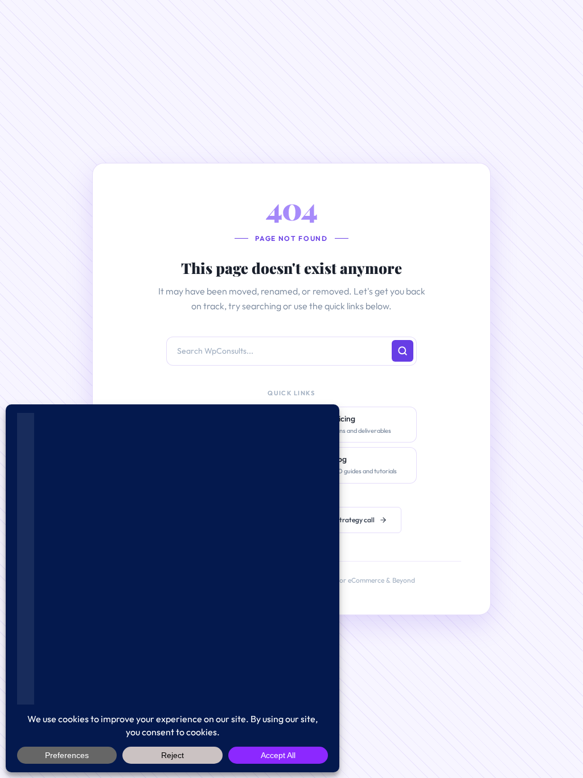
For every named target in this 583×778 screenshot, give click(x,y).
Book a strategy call (345, 519)
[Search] (402, 351)
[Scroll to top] (556, 734)
